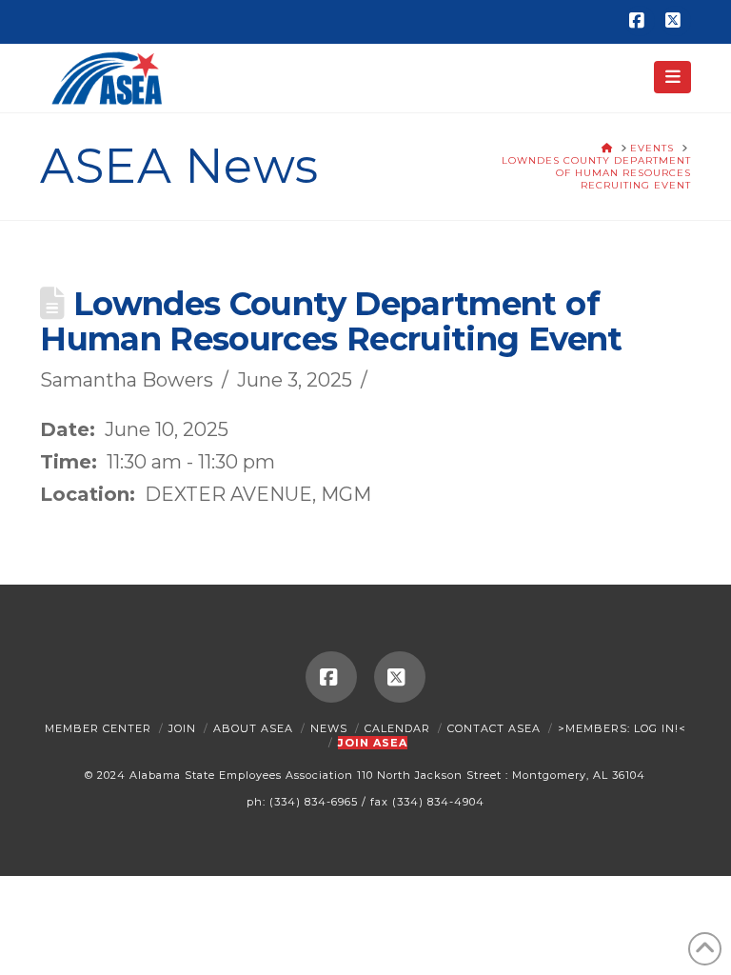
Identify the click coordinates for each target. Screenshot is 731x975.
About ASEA (253, 728)
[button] (672, 77)
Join (182, 728)
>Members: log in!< (622, 728)
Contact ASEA (494, 728)
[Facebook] (639, 21)
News (328, 728)
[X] (676, 21)
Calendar (397, 728)
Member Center (98, 728)
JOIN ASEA (372, 742)
